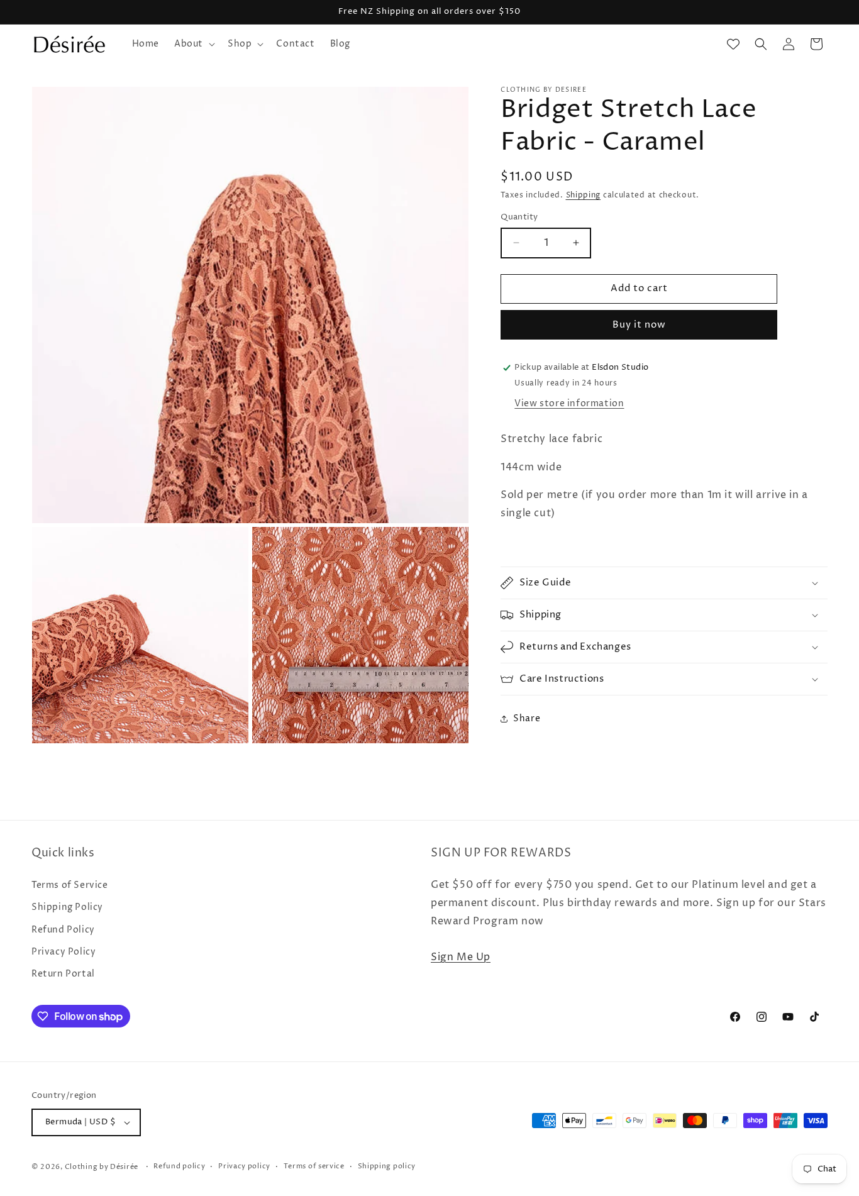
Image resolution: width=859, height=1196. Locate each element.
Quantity (519, 217)
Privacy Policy (63, 952)
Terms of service (314, 1166)
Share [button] (526, 718)
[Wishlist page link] (733, 44)
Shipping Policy (67, 907)
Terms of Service (69, 885)
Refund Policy (63, 930)
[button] (193, 44)
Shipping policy (387, 1166)
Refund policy (179, 1166)
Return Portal (63, 974)
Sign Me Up (460, 957)
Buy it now (639, 324)
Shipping (583, 195)
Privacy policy (244, 1166)
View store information (569, 403)
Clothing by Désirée (101, 1166)
